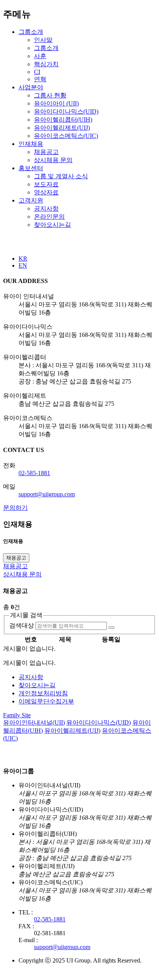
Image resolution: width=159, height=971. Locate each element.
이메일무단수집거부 (46, 701)
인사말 (43, 40)
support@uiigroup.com (47, 494)
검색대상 (21, 625)
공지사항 (46, 208)
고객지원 (31, 200)
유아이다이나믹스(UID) (66, 111)
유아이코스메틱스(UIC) (66, 135)
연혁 (40, 79)
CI (37, 72)
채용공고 (46, 152)
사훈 (40, 56)
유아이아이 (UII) (56, 103)
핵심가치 (46, 64)
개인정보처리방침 (43, 693)
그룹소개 (31, 31)
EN (23, 265)
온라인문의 (49, 216)
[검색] (111, 627)
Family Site (17, 715)
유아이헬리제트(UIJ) (62, 127)
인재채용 (31, 144)
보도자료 (46, 184)
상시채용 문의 (53, 160)
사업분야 (31, 87)
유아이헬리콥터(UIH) (63, 119)
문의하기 (15, 507)
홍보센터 (31, 168)
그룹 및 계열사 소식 (61, 176)
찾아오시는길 (52, 224)
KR (23, 258)
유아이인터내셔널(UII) (34, 722)
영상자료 (46, 192)
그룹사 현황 (50, 95)
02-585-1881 (34, 473)
